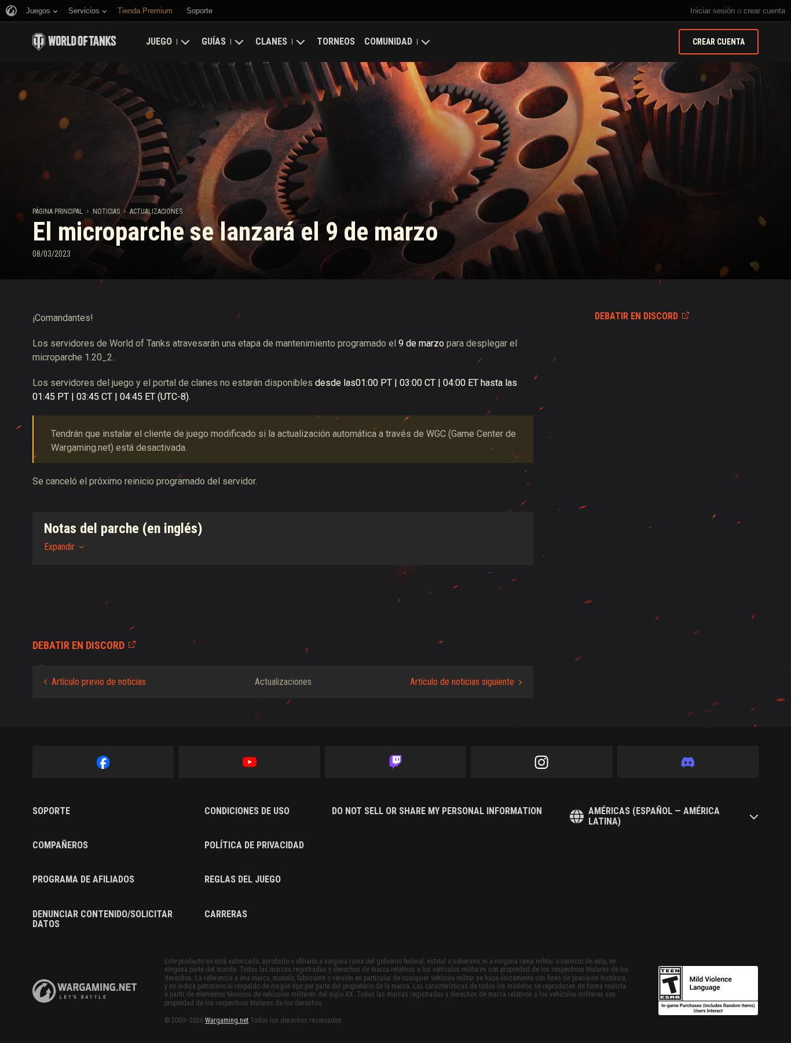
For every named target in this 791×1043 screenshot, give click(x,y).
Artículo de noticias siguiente (462, 681)
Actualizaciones (156, 211)
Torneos (336, 41)
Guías (214, 41)
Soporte (51, 811)
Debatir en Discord (636, 316)
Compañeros (60, 845)
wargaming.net (84, 991)
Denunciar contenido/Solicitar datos (102, 919)
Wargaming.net (226, 1020)
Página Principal (57, 211)
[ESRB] (708, 990)
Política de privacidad (254, 845)
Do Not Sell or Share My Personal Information (437, 811)
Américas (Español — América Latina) (654, 816)
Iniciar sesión (712, 10)
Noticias (106, 211)
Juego (159, 41)
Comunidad (388, 41)
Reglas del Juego (242, 879)
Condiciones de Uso (247, 811)
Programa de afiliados (83, 879)
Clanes (271, 41)
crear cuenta (764, 10)
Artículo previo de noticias (99, 681)
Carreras (225, 914)
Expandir (59, 546)
